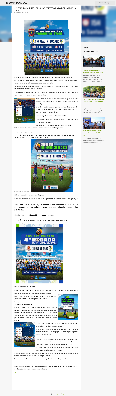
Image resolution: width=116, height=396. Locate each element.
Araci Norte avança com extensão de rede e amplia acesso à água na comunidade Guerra (93, 101)
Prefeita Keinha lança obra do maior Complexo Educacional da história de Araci (92, 133)
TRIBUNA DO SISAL (15, 2)
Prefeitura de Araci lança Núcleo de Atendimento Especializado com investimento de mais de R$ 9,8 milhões (93, 70)
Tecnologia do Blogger (59, 394)
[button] (15, 16)
